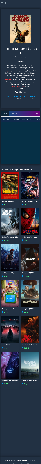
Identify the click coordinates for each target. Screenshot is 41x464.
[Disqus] (20, 417)
